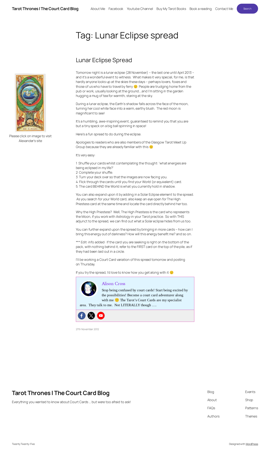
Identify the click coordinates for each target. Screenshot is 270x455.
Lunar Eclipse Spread (104, 60)
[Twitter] (91, 315)
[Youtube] (101, 315)
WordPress (252, 444)
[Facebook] (82, 315)
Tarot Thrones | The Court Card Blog (45, 8)
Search (247, 8)
